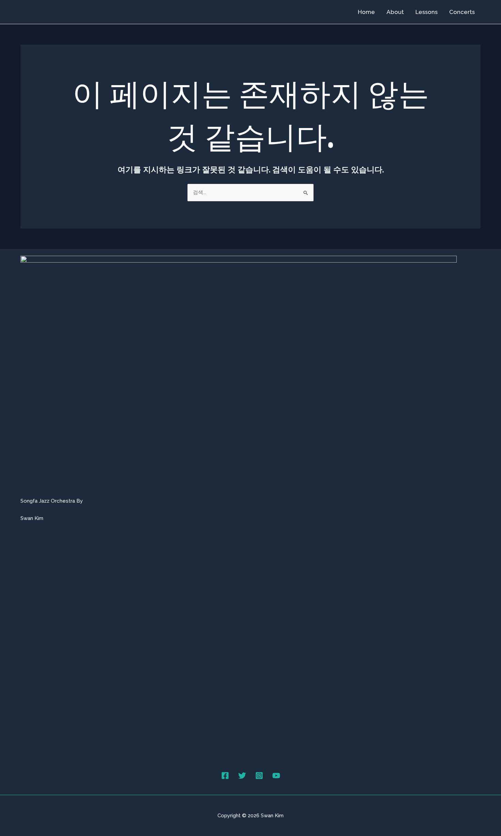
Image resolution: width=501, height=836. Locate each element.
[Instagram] (259, 775)
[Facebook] (225, 775)
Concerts (462, 12)
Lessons (426, 12)
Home (366, 12)
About (395, 12)
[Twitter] (242, 775)
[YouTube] (276, 775)
